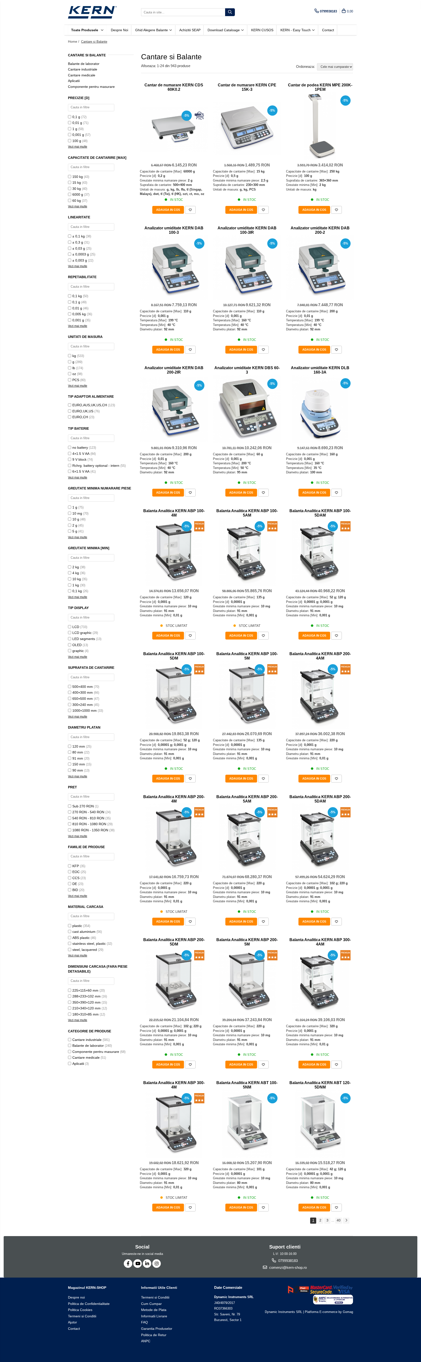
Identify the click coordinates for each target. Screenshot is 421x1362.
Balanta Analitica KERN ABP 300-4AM (320, 942)
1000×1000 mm (84, 710)
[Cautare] (230, 12)
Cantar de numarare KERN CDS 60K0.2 (173, 87)
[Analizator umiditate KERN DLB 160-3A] (320, 409)
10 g (75, 519)
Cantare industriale (82, 69)
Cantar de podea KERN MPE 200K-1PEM (320, 87)
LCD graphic (82, 633)
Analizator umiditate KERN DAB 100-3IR (247, 230)
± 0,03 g (78, 248)
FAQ (144, 1322)
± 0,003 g (79, 260)
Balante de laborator (83, 64)
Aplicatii (74, 81)
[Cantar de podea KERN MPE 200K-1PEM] (320, 126)
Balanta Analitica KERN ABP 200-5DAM (320, 799)
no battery (80, 447)
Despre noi (119, 30)
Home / (74, 41)
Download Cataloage (224, 30)
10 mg (77, 513)
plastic (77, 926)
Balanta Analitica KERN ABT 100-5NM (246, 1085)
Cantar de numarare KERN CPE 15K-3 (247, 87)
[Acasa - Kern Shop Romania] (92, 12)
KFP (75, 866)
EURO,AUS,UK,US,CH (89, 405)
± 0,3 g (77, 242)
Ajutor (72, 1322)
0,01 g (77, 123)
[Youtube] (137, 1263)
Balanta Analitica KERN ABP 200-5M (247, 942)
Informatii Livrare (154, 1316)
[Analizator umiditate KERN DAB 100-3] (174, 267)
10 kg (76, 579)
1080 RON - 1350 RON (90, 830)
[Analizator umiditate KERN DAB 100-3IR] (247, 267)
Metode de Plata (153, 1310)
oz (74, 374)
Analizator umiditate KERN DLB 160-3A (320, 370)
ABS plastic (81, 938)
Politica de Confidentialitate (89, 1304)
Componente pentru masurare (91, 87)
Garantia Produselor (156, 1329)
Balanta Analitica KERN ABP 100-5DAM (320, 513)
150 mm (78, 764)
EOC (76, 872)
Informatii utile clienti (159, 1288)
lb (73, 368)
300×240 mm (82, 705)
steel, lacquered (84, 950)
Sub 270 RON (83, 806)
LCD (75, 627)
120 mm (78, 746)
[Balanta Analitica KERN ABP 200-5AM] (247, 837)
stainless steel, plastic (89, 943)
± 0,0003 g (80, 254)
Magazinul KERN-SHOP (87, 1288)
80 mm (77, 752)
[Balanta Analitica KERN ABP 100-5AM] (247, 552)
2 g (74, 525)
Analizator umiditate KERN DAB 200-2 (320, 230)
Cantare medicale (81, 75)
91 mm (77, 758)
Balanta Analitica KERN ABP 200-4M (174, 799)
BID (75, 890)
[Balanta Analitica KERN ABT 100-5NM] (247, 1123)
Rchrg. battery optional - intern (95, 466)
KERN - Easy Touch (296, 30)
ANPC (145, 1341)
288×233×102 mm (86, 996)
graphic (78, 651)
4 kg (75, 573)
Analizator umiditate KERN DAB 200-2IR (173, 370)
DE (74, 884)
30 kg (76, 189)
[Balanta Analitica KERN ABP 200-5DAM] (320, 837)
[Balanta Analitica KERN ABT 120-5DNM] (320, 1123)
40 (339, 1220)
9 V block (79, 459)
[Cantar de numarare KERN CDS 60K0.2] (174, 129)
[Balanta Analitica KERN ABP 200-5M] (247, 980)
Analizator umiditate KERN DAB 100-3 (173, 230)
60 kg (76, 201)
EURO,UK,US (82, 411)
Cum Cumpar (151, 1304)
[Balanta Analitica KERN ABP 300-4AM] (320, 980)
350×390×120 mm (86, 1002)
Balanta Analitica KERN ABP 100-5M (247, 656)
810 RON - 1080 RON (89, 824)
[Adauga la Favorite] (190, 210)
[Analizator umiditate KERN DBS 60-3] (247, 409)
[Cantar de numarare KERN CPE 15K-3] (247, 128)
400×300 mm (82, 692)
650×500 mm (82, 699)
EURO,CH (80, 417)
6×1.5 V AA (80, 471)
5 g (74, 531)
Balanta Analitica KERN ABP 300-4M (174, 1085)
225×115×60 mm (85, 990)
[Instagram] (156, 1263)
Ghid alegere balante (152, 30)
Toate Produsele (85, 30)
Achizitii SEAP (190, 30)
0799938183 (287, 1261)
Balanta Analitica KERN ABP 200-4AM (320, 656)
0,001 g (78, 135)
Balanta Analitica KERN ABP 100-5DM (174, 656)
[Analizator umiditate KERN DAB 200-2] (320, 267)
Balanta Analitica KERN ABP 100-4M (174, 513)
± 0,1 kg (78, 236)
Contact (328, 30)
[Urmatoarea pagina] (346, 1221)
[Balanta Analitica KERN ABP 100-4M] (174, 552)
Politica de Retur (153, 1335)
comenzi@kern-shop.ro (287, 1267)
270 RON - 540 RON (88, 812)
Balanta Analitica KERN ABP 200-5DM (174, 942)
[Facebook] (128, 1263)
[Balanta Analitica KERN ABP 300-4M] (174, 1123)
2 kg (75, 567)
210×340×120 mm (86, 1008)
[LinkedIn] (147, 1263)
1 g (74, 129)
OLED (77, 645)
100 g (76, 141)
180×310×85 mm (85, 1014)
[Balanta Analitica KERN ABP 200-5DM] (174, 980)
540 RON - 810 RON (88, 818)
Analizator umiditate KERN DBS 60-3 (247, 370)
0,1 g (76, 117)
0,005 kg (79, 314)
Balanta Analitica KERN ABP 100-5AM (247, 513)
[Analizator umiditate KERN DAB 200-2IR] (174, 409)
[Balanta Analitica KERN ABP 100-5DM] (174, 695)
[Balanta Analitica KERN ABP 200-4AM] (320, 695)
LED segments (83, 639)
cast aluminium (84, 932)
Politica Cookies (80, 1310)
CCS (75, 878)
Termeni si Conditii (82, 1316)
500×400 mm (82, 687)
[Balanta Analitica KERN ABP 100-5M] (247, 695)
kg (74, 356)
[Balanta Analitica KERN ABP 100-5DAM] (320, 552)
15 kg (76, 182)
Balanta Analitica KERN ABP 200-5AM (247, 799)
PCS (75, 380)
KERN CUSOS (262, 30)
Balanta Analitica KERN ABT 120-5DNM (320, 1085)
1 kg (75, 585)
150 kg (77, 177)
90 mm (77, 770)
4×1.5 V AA (80, 454)
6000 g (77, 194)
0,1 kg (77, 296)
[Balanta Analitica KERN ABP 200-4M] (174, 837)
